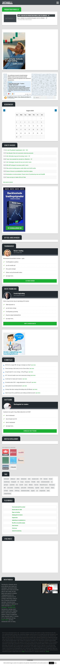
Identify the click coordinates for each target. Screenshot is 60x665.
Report (42, 487)
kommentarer (28, 19)
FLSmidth (33, 481)
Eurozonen (27, 481)
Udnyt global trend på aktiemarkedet (13, 386)
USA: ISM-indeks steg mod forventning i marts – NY (18, 156)
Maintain (31, 484)
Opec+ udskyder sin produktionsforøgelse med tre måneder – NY (33, 15)
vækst (48, 490)
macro (26, 484)
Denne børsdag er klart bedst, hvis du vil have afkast (17, 368)
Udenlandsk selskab (25, 490)
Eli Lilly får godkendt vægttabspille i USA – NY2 (17, 150)
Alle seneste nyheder (8, 182)
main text (36, 484)
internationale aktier (45, 481)
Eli (18, 481)
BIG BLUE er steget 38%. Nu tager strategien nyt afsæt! (18, 365)
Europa (21, 481)
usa (37, 490)
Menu (57, 2)
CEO (41, 478)
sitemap (47, 651)
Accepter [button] (51, 663)
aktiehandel (6, 478)
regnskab (37, 487)
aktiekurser (13, 478)
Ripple (23, 651)
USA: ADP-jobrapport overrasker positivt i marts (17, 165)
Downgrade (13, 481)
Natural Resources (44, 484)
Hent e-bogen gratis (30, 323)
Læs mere (33, 365)
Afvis (55, 663)
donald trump (7, 481)
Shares (52, 487)
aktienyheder (23, 478)
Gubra (38, 481)
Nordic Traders (4, 620)
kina (17, 484)
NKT (5, 487)
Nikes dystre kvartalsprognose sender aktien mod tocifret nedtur (21, 168)
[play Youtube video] (50, 588)
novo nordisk (10, 487)
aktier (29, 478)
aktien (18, 478)
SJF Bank (6, 490)
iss (51, 481)
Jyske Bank (12, 484)
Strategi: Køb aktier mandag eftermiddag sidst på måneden (18, 389)
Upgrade (33, 490)
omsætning (17, 487)
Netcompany (52, 484)
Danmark (45, 478)
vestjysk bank (42, 490)
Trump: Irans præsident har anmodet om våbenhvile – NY (19, 159)
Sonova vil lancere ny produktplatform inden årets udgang (19, 171)
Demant (50, 478)
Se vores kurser (30, 281)
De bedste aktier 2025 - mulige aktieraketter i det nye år (18, 382)
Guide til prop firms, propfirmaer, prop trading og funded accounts (20, 393)
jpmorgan (6, 484)
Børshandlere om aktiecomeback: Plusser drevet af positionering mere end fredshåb (25, 174)
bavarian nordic (35, 478)
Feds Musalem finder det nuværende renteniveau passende (19, 153)
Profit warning (31, 487)
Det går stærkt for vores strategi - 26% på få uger (16, 372)
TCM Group (17, 490)
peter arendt (23, 487)
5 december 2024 (20, 19)
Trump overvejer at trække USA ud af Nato (16, 177)
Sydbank (11, 490)
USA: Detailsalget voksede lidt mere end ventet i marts (18, 162)
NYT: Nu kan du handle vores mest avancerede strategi (17, 375)
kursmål (21, 484)
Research (47, 487)
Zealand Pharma (7, 493)
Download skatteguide (30, 431)
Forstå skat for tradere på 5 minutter (13, 379)
